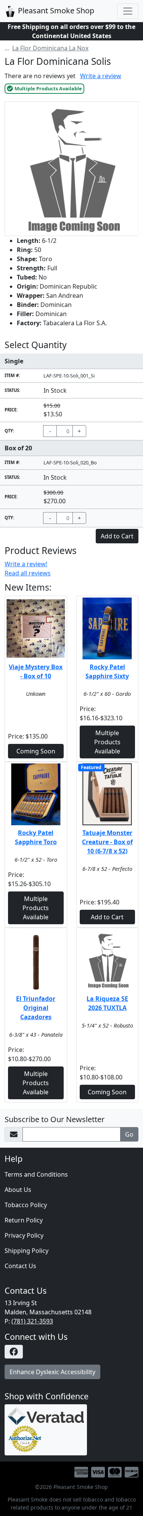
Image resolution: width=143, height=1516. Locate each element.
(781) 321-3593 (32, 1321)
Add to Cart (107, 917)
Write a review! (26, 564)
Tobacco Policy (26, 1205)
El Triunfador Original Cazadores (35, 1007)
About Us (18, 1189)
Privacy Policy (24, 1235)
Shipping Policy (26, 1250)
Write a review (100, 76)
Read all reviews (28, 573)
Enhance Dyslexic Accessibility (52, 1372)
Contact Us (20, 1266)
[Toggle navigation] (127, 11)
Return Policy (24, 1220)
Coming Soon (35, 751)
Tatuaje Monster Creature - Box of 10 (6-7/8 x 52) (107, 842)
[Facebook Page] (71, 1352)
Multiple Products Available (107, 742)
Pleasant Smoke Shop (55, 10)
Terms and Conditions (36, 1174)
